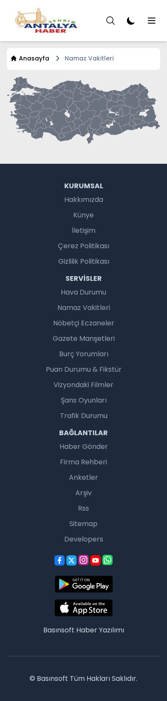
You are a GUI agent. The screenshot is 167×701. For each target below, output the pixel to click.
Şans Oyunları (84, 400)
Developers (83, 539)
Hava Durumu (83, 292)
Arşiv (83, 493)
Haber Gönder (84, 446)
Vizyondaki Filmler (83, 385)
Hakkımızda (83, 200)
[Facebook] (59, 560)
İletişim (83, 230)
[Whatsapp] (107, 560)
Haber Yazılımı (100, 630)
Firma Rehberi (83, 462)
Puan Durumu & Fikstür (84, 369)
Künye (83, 215)
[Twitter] (71, 560)
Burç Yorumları (83, 354)
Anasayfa (34, 58)
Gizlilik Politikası (83, 261)
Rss (83, 508)
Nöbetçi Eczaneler (83, 323)
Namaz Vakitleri (83, 308)
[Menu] (110, 20)
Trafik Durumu (83, 416)
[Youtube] (95, 560)
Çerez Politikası (83, 246)
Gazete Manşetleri (84, 338)
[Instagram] (83, 560)
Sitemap (83, 524)
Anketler (83, 477)
